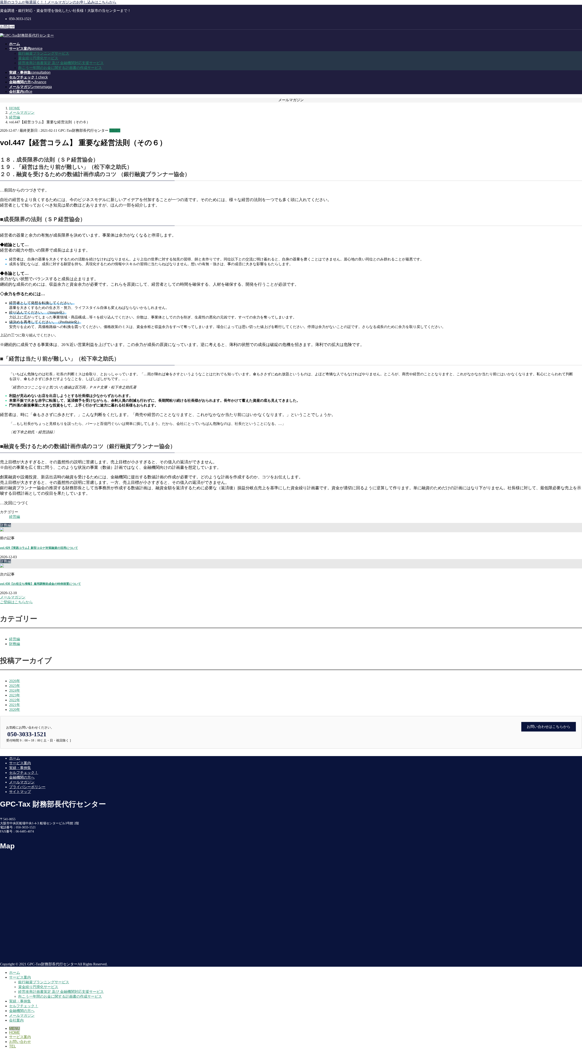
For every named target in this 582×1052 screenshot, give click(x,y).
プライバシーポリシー (27, 787)
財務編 (14, 644)
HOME (14, 1032)
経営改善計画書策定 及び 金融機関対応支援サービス (61, 63)
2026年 (14, 681)
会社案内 (16, 1020)
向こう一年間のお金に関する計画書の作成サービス (60, 68)
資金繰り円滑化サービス (38, 58)
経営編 (114, 130)
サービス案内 (20, 763)
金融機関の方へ (22, 777)
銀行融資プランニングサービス (43, 53)
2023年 (14, 695)
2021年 (14, 705)
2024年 (14, 690)
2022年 (14, 700)
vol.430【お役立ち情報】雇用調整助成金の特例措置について (40, 583)
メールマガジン (22, 782)
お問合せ (7, 27)
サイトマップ (20, 792)
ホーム (14, 758)
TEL (12, 1046)
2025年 (14, 686)
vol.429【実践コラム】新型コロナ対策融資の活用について (39, 548)
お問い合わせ (20, 1042)
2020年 (14, 709)
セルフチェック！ (23, 772)
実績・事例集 (20, 768)
